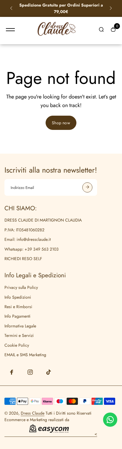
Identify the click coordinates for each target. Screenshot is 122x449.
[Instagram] (30, 372)
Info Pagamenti (17, 316)
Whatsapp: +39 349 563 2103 (31, 249)
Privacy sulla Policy (21, 287)
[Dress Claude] (56, 30)
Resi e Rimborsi (18, 307)
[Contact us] (110, 420)
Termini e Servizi (19, 335)
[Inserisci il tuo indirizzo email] (87, 187)
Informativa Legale (20, 326)
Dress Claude (32, 413)
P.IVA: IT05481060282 (24, 230)
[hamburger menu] (10, 29)
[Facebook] (11, 372)
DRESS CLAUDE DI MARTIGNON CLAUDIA (43, 220)
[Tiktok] (48, 372)
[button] (11, 8)
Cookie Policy (16, 345)
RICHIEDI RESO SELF (23, 259)
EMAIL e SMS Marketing (25, 355)
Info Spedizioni (17, 297)
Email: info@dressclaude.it (27, 239)
